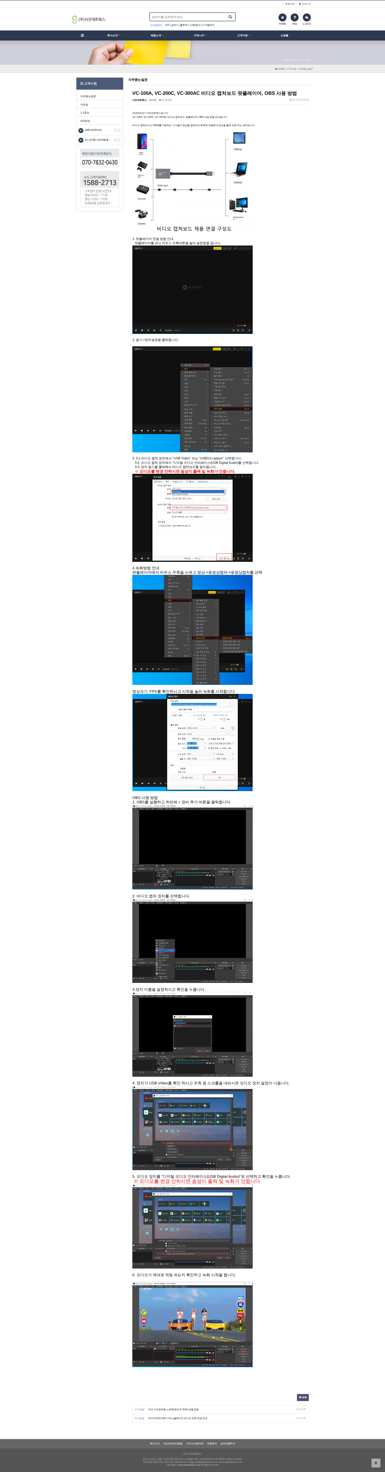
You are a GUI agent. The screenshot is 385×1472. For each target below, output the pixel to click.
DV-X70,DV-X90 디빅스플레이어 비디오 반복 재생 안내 (177, 1418)
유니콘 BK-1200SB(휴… (98, 140)
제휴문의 (212, 1443)
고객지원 (242, 35)
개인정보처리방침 (173, 1443)
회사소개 (112, 35)
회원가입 (306, 4)
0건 (154, 100)
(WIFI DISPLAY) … (95, 130)
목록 (304, 1397)
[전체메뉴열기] (82, 35)
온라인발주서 (228, 1443)
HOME (281, 69)
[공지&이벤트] (80, 130)
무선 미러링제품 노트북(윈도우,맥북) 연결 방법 (173, 1409)
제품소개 (156, 35)
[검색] (230, 17)
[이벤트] (80, 140)
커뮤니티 (199, 35)
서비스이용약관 (194, 1443)
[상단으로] (376, 1463)
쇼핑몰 (284, 35)
